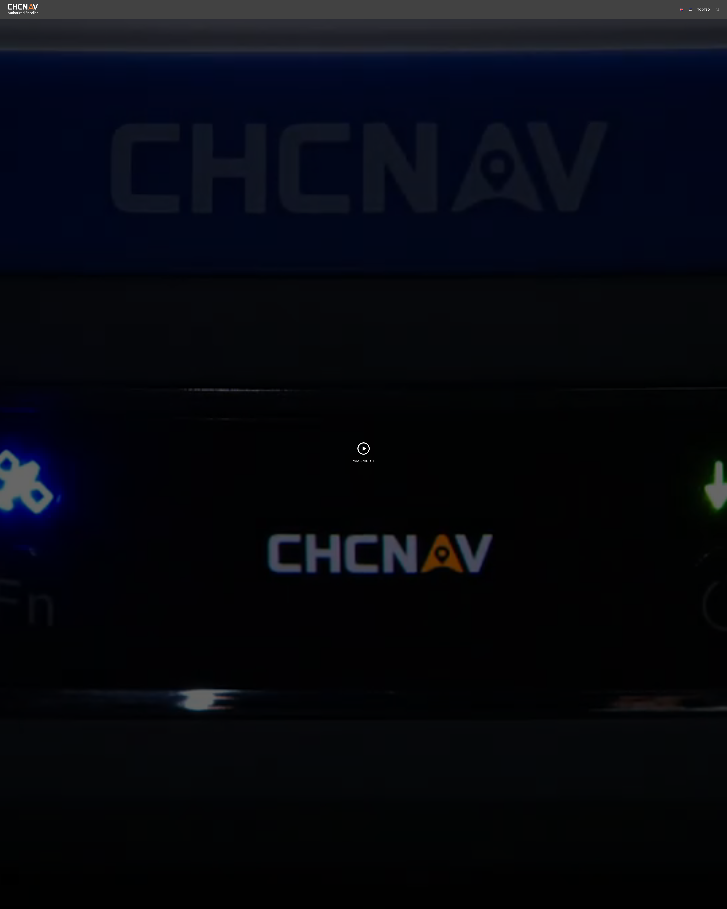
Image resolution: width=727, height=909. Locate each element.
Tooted (703, 9)
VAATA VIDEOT (363, 460)
